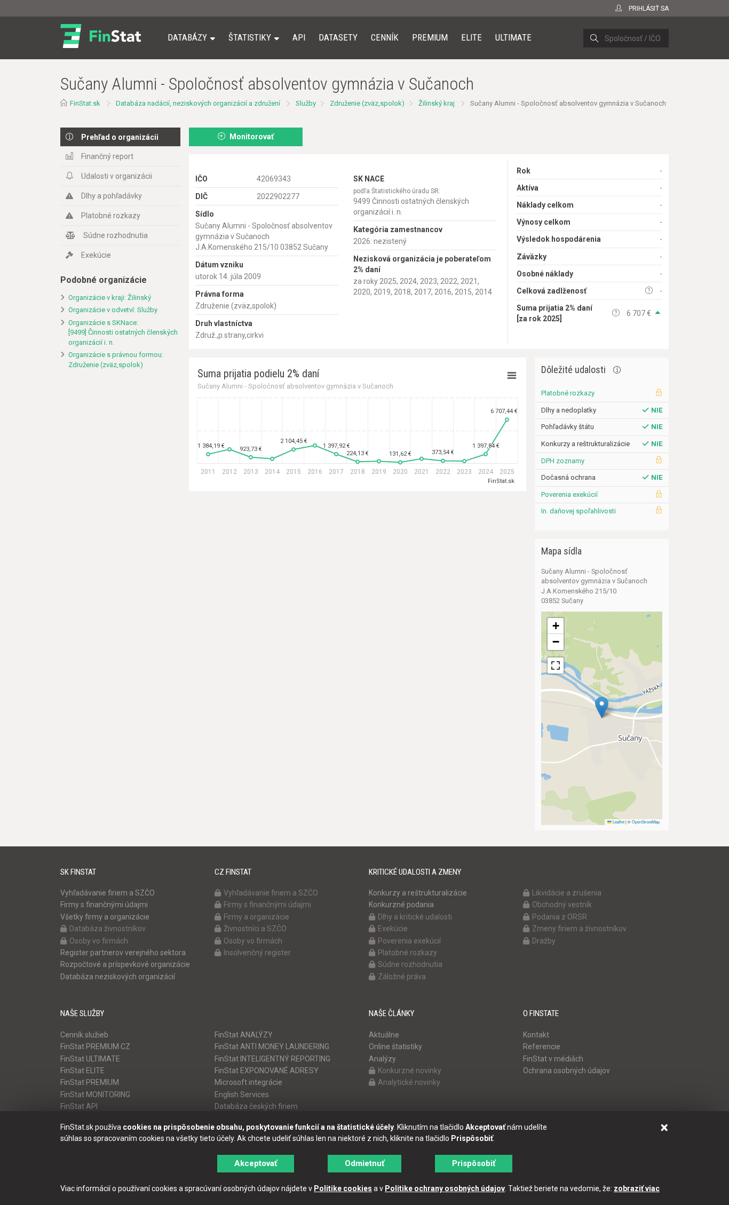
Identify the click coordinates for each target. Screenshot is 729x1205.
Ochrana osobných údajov (566, 1070)
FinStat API (79, 1106)
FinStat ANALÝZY (244, 1034)
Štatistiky (249, 37)
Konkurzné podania (401, 904)
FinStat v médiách (553, 1059)
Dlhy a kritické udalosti (415, 917)
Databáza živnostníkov (107, 928)
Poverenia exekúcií (569, 494)
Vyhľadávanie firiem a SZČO (107, 893)
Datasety (338, 37)
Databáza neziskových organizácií (117, 976)
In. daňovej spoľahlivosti (578, 511)
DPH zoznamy (562, 461)
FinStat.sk (85, 103)
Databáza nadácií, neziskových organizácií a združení (198, 103)
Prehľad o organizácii (120, 137)
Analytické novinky (409, 1082)
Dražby (544, 941)
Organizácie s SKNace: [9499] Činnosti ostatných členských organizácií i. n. (123, 332)
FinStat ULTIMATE (90, 1059)
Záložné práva (402, 976)
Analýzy (382, 1059)
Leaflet (618, 822)
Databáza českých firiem (256, 1106)
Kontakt (536, 1034)
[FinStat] (100, 45)
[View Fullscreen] (556, 665)
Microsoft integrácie (248, 1082)
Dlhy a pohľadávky (111, 196)
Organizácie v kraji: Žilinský (109, 298)
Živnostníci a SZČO (255, 928)
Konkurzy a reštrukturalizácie (418, 893)
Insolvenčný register (257, 952)
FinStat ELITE (82, 1070)
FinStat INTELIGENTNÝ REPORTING (272, 1059)
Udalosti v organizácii (116, 176)
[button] (601, 707)
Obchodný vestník (562, 904)
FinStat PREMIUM (89, 1082)
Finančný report (107, 156)
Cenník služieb (84, 1034)
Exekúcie (96, 255)
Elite (471, 37)
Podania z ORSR (559, 917)
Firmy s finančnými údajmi (104, 904)
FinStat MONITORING (95, 1094)
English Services (242, 1094)
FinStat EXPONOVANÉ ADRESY (267, 1070)
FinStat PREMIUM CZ (95, 1046)
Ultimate (513, 37)
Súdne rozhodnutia (115, 235)
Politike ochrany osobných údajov (445, 1188)
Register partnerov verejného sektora (123, 952)
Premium (430, 37)
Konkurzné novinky (409, 1070)
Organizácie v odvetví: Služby (112, 310)
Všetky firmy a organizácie (104, 917)
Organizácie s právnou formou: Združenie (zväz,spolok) (115, 360)
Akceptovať (255, 1163)
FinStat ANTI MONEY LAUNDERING (272, 1046)
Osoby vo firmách (98, 941)
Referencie (541, 1046)
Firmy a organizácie (256, 917)
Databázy (187, 37)
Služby (306, 103)
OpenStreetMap (646, 822)
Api (298, 37)
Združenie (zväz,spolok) (367, 103)
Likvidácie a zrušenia (566, 893)
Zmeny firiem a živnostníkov (579, 928)
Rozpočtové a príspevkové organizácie (125, 964)
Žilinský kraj (436, 103)
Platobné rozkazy (110, 215)
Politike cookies (343, 1188)
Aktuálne (384, 1034)
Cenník (385, 37)
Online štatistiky (395, 1046)
